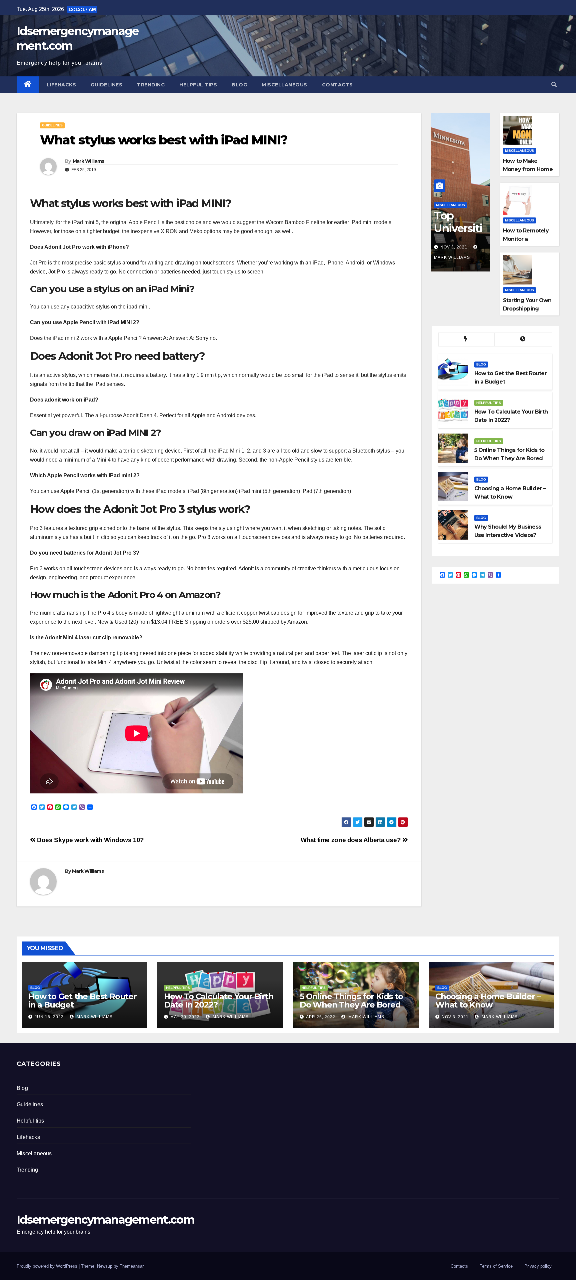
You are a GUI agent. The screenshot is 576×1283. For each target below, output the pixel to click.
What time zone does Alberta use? (351, 839)
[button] (554, 84)
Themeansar (131, 1266)
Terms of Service (496, 1266)
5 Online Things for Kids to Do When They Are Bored (351, 1001)
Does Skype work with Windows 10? (90, 839)
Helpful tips (198, 85)
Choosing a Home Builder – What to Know (487, 1001)
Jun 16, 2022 (49, 1017)
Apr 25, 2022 (320, 1017)
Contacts (337, 85)
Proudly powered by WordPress (48, 1266)
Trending (151, 85)
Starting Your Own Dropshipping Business (527, 308)
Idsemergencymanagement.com (105, 1220)
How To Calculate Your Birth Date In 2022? (219, 1001)
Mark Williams (88, 161)
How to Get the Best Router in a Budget (82, 1001)
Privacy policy (538, 1266)
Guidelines (106, 85)
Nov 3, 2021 (453, 247)
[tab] (466, 340)
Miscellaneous (284, 85)
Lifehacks (61, 85)
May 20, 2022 (185, 1017)
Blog (239, 85)
